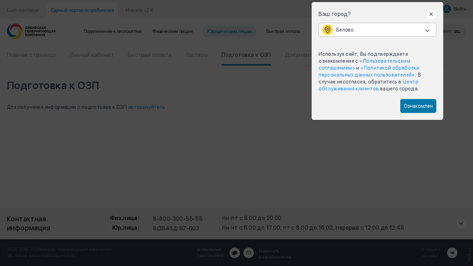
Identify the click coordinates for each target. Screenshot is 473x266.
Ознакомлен (418, 106)
